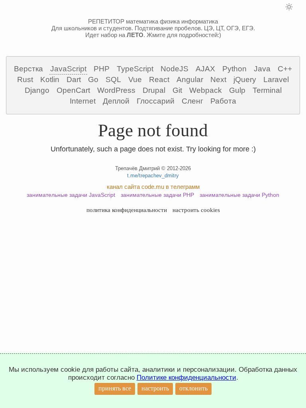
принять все (114, 388)
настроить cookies (196, 210)
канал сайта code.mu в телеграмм (153, 186)
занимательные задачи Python (239, 195)
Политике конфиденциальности (186, 377)
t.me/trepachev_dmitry (153, 175)
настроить (155, 388)
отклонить (193, 388)
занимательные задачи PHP (157, 195)
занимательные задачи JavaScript (71, 195)
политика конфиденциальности (126, 210)
